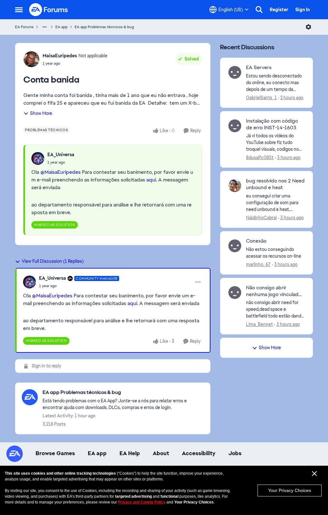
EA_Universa (60, 154)
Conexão (256, 241)
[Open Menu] (308, 26)
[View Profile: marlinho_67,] (234, 245)
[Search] (259, 9)
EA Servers (259, 67)
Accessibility (199, 453)
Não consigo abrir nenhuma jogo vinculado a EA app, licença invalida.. (275, 291)
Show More (41, 113)
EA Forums (24, 26)
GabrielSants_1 (261, 98)
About (161, 453)
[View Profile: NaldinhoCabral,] (234, 185)
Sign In (302, 9)
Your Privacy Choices (289, 490)
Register (279, 9)
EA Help (129, 453)
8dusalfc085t (260, 157)
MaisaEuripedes (60, 56)
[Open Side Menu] (19, 9)
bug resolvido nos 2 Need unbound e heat (275, 184)
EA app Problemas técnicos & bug (104, 26)
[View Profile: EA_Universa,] (37, 158)
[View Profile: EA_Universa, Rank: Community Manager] (29, 282)
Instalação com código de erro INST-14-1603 (272, 124)
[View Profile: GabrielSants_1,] (234, 72)
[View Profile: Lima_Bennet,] (234, 292)
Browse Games (55, 453)
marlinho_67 (258, 264)
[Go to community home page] (48, 9)
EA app (61, 26)
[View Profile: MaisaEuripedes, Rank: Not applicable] (31, 59)
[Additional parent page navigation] (44, 26)
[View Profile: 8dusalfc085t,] (234, 125)
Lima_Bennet (259, 324)
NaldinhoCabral (261, 218)
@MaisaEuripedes (60, 172)
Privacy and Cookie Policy (142, 502)
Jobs (235, 453)
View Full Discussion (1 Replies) (53, 261)
